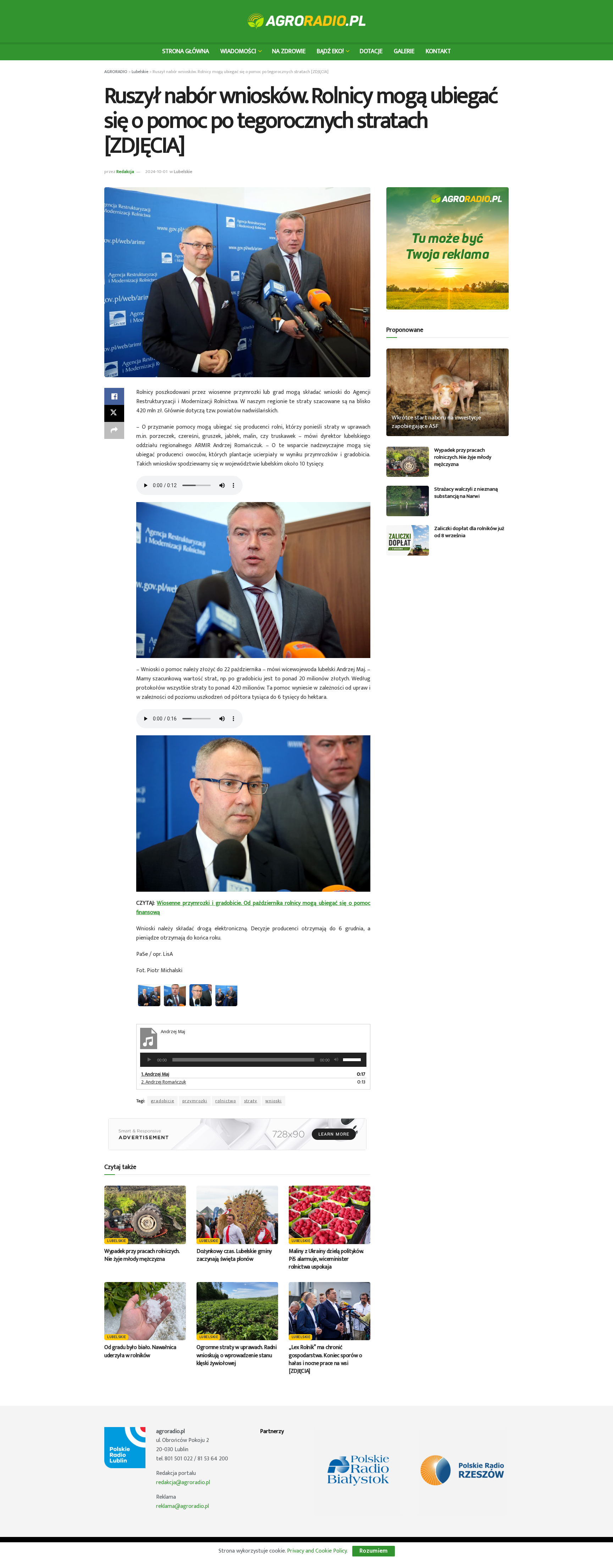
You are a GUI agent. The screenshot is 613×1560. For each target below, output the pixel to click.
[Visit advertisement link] (237, 1134)
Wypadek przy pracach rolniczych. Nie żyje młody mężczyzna (142, 1255)
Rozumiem (373, 1551)
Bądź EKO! (330, 51)
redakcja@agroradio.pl (183, 1482)
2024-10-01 (156, 172)
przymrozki (194, 1100)
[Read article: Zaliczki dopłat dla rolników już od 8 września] (407, 540)
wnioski (273, 1100)
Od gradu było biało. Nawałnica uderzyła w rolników (140, 1351)
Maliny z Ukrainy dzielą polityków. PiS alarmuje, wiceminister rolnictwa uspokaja (326, 1259)
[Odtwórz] (149, 1059)
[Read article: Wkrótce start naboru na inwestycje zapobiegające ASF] (447, 392)
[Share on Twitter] (114, 413)
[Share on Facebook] (114, 396)
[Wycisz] (336, 1059)
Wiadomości (238, 51)
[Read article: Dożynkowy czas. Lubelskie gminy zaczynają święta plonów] (237, 1215)
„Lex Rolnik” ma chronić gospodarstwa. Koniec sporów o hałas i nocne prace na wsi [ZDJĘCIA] (325, 1359)
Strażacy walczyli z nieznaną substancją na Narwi (466, 493)
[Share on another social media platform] (114, 430)
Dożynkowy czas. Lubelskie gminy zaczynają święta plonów (234, 1255)
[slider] (353, 1059)
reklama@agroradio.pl (182, 1506)
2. (163, 1082)
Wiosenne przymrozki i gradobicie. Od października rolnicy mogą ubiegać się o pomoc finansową (253, 907)
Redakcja (125, 172)
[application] (253, 1060)
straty (250, 1100)
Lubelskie (183, 172)
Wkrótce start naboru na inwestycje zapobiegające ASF (436, 422)
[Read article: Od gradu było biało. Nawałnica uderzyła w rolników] (145, 1311)
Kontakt (438, 51)
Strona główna (185, 51)
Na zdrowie (288, 51)
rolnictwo (225, 1100)
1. (155, 1074)
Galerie (404, 51)
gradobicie (162, 1100)
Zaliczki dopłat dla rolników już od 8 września (469, 532)
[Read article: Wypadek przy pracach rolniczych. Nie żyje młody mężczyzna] (145, 1215)
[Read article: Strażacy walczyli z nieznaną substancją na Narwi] (407, 501)
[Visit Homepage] (307, 21)
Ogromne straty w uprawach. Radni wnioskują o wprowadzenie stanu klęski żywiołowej (237, 1355)
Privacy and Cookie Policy (317, 1551)
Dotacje (371, 51)
